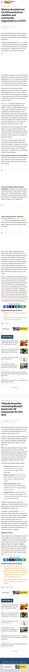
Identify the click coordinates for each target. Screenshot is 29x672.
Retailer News (15, 6)
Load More (14, 387)
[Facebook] (6, 306)
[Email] (23, 306)
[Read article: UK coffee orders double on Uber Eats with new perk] (24, 359)
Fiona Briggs (6, 26)
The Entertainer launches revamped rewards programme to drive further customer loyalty (10, 365)
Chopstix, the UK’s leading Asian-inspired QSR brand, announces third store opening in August (10, 342)
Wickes (7, 323)
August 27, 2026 (5, 346)
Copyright (3, 663)
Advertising (22, 661)
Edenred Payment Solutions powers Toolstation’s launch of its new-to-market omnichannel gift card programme (14, 373)
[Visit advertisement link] (14, 328)
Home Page (5, 661)
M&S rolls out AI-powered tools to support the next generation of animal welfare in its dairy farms (10, 350)
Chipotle (21, 511)
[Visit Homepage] (10, 2)
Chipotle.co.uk (8, 554)
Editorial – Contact (14, 661)
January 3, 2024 (15, 420)
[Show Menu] (2, 2)
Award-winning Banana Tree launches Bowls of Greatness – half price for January (15, 581)
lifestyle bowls (9, 587)
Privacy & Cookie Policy (12, 663)
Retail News (7, 6)
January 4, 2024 (15, 26)
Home (2, 6)
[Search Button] (27, 2)
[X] (11, 306)
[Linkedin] (17, 306)
